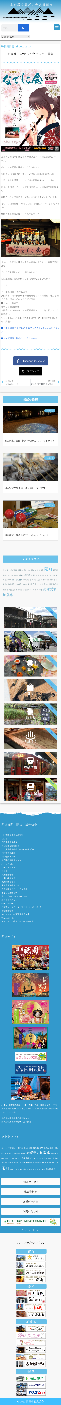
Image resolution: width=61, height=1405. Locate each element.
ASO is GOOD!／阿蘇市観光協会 (15, 914)
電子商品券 (13, 590)
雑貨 (25, 570)
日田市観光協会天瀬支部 (12, 835)
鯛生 (36, 590)
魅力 (34, 1169)
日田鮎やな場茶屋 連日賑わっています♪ (26, 488)
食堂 (36, 570)
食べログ (8, 580)
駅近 (12, 570)
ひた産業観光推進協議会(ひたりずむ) (17, 849)
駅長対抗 (43, 575)
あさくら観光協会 (9, 892)
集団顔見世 (17, 579)
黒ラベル (38, 584)
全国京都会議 (7, 903)
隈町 (48, 569)
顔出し (20, 570)
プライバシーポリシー (30, 1230)
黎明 (48, 580)
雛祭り (20, 590)
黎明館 (27, 575)
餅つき (34, 580)
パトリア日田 (7, 863)
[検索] (23, 27)
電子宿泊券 (51, 575)
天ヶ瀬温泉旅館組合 (10, 845)
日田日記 (9, 46)
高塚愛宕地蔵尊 (38, 1152)
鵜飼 (50, 584)
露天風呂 (31, 584)
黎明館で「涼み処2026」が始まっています (26, 535)
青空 (44, 580)
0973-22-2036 (33, 1108)
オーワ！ (14, 896)
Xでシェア (31, 371)
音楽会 (7, 570)
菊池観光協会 (7, 910)
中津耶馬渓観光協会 (10, 885)
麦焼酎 (41, 570)
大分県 (4, 871)
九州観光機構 (7, 874)
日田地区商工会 (8, 856)
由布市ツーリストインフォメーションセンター (22, 907)
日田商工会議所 (8, 853)
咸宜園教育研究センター (12, 860)
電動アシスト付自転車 (10, 575)
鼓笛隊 (29, 580)
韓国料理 (11, 584)
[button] (57, 27)
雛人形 (55, 570)
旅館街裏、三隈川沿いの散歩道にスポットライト (30, 440)
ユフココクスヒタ (9, 899)
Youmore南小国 (7, 917)
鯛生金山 (53, 580)
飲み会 (46, 584)
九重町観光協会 (8, 878)
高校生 (39, 580)
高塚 (40, 589)
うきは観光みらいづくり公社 (14, 889)
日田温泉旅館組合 (9, 842)
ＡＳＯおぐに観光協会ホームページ (17, 921)
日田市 (4, 838)
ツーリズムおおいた (10, 867)
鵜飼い (5, 584)
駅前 (15, 570)
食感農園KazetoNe (21, 584)
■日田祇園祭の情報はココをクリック (19, 338)
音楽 (28, 570)
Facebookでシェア (32, 360)
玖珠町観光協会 (8, 881)
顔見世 (21, 575)
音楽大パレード (28, 590)
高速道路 (34, 575)
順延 (32, 570)
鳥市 (24, 580)
